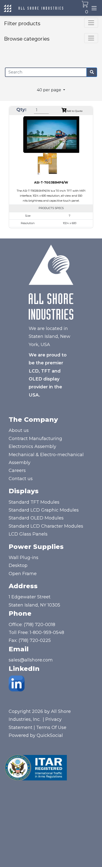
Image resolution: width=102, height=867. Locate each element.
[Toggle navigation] (94, 8)
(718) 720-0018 (39, 624)
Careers (17, 470)
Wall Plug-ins (23, 557)
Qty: (21, 109)
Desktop (18, 565)
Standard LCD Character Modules (46, 526)
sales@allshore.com (31, 660)
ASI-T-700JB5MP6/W (51, 182)
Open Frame (23, 573)
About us (19, 430)
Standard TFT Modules (34, 502)
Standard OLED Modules (36, 518)
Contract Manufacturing (35, 438)
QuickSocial (50, 735)
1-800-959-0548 (47, 632)
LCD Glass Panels (28, 534)
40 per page (49, 90)
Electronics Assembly (32, 446)
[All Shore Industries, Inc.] (41, 8)
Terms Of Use (51, 727)
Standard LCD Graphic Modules (44, 510)
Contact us (21, 478)
